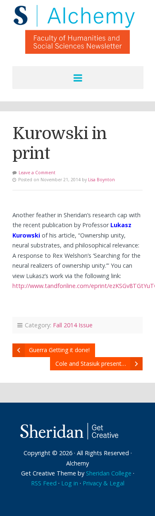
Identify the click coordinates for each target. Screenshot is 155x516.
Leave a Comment (37, 172)
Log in (69, 483)
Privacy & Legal (103, 483)
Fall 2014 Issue (73, 325)
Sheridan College (108, 473)
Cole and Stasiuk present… (90, 363)
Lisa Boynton (101, 179)
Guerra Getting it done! (59, 350)
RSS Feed (44, 483)
